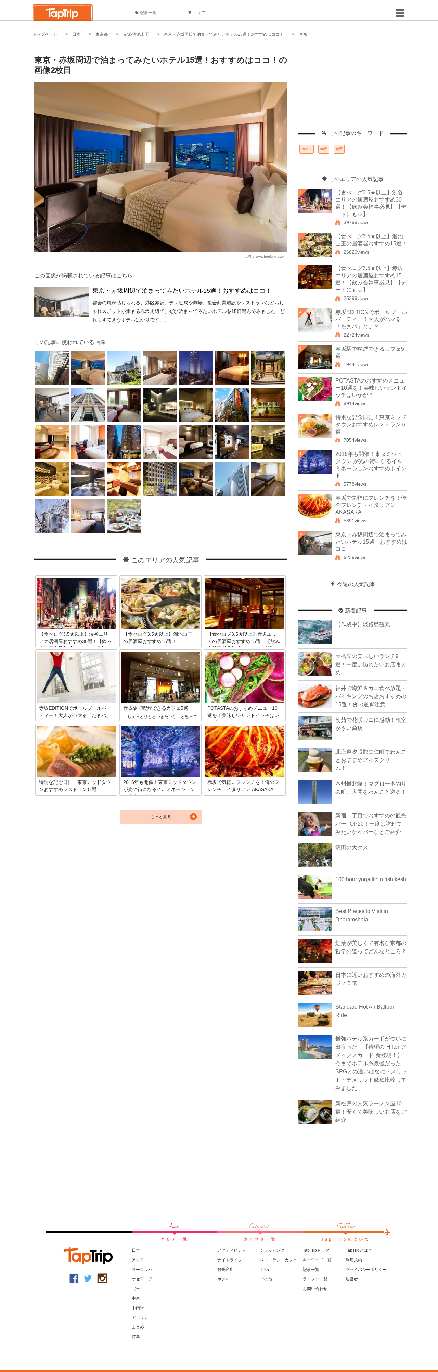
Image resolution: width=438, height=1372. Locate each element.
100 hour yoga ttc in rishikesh (370, 879)
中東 (136, 1298)
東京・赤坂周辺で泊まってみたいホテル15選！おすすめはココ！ (224, 34)
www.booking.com (270, 256)
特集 (136, 1336)
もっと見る (161, 816)
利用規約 (354, 1260)
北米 (136, 1288)
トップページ (45, 34)
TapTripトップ (316, 1250)
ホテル (306, 149)
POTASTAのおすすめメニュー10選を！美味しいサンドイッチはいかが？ (371, 388)
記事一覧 (148, 12)
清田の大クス (351, 847)
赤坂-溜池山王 (136, 34)
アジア (138, 1260)
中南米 (138, 1308)
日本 (76, 34)
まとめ (138, 1327)
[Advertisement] (352, 87)
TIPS (264, 1269)
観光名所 (225, 1269)
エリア (199, 12)
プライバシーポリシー (366, 1269)
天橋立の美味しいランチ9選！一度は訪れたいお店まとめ (371, 664)
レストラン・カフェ (278, 1260)
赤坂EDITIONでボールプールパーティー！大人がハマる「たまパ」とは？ (371, 319)
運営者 (352, 1279)
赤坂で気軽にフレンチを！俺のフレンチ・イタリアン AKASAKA (371, 505)
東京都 (101, 34)
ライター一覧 (315, 1279)
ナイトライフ (229, 1260)
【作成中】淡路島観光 (362, 624)
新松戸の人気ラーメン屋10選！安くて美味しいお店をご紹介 (371, 1112)
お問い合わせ (315, 1288)
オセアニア (142, 1279)
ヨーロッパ (142, 1269)
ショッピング (272, 1250)
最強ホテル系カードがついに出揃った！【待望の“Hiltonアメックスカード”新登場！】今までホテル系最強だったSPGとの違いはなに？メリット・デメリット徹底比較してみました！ (371, 1063)
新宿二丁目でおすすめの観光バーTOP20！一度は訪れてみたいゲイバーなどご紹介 (371, 824)
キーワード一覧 (317, 1260)
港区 (339, 149)
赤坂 (323, 149)
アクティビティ (231, 1250)
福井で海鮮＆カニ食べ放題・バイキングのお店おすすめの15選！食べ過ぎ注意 (371, 696)
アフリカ (140, 1317)
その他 (266, 1279)
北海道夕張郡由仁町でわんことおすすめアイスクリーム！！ (371, 760)
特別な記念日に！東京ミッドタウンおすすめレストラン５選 (371, 424)
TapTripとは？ (359, 1250)
